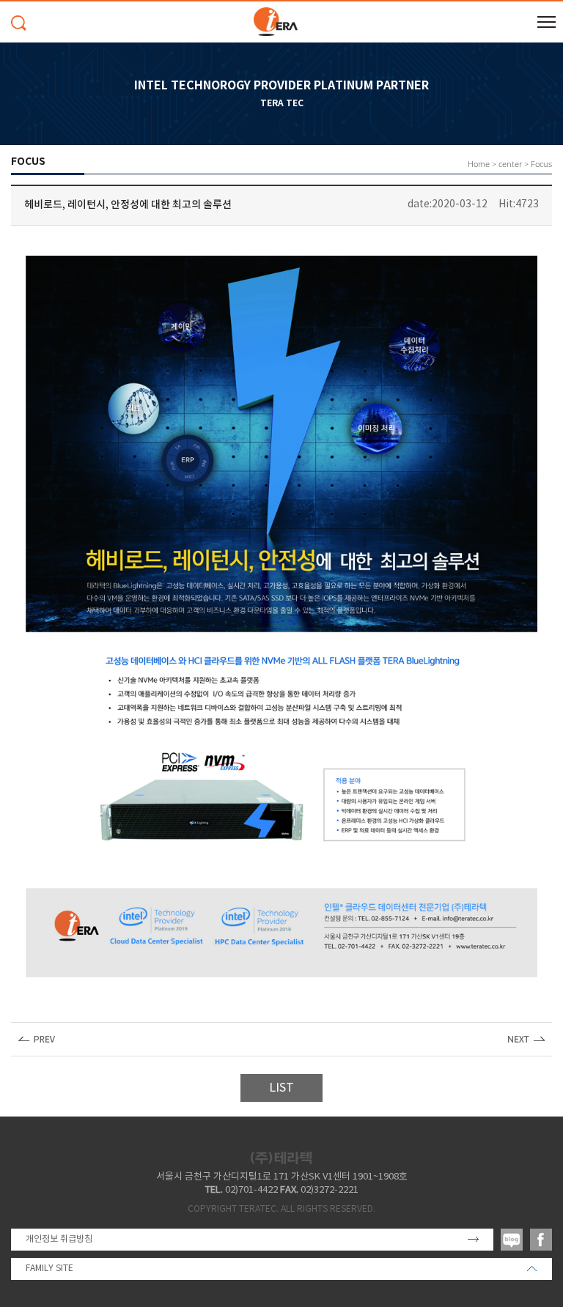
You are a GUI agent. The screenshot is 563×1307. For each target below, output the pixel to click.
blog (512, 1240)
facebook (541, 1240)
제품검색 (18, 23)
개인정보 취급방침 (59, 1239)
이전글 (36, 1039)
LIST (281, 1088)
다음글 (526, 1039)
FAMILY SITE (49, 1268)
